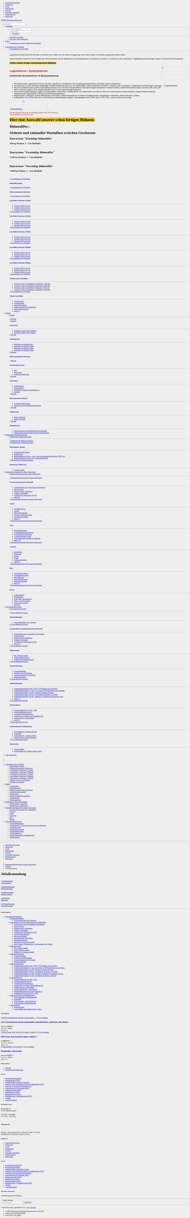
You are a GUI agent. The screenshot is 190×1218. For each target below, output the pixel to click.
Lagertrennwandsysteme (22, 536)
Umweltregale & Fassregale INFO (17, 1088)
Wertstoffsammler (7, 906)
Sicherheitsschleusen (21, 309)
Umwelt (12, 812)
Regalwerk (18, 372)
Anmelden (15, 34)
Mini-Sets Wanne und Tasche (24, 942)
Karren (16, 556)
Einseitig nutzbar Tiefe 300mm (24, 333)
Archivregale (14, 786)
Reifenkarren (18, 454)
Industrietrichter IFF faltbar (23, 938)
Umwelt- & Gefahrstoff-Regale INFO (18, 1086)
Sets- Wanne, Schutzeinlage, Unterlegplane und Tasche (33, 944)
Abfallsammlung (20, 509)
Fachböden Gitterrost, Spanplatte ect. (27, 390)
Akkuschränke (19, 749)
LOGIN (8, 11)
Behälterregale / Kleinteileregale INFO (18, 1096)
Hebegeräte (18, 552)
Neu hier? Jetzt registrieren (19, 39)
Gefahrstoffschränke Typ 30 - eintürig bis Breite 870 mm (33, 693)
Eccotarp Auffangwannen (23, 515)
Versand (33, 1207)
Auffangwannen (15, 827)
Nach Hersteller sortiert (18, 792)
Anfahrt (8, 1098)
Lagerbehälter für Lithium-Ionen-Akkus (28, 751)
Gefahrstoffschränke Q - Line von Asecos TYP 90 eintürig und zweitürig (39, 691)
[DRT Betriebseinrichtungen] (11, 20)
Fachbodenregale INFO (13, 1078)
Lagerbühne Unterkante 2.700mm (21, 774)
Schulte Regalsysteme (21, 374)
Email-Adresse (8, 1200)
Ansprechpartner (11, 1100)
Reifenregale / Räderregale (19, 806)
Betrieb (12, 820)
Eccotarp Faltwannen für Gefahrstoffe (23, 810)
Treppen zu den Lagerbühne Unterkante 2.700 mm (31, 288)
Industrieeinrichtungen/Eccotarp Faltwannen (20, 472)
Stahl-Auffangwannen (21, 658)
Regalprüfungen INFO (13, 1094)
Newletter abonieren (12, 12)
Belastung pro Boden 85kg (23, 344)
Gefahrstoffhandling (21, 517)
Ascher (16, 511)
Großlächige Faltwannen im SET (25, 495)
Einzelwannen (19, 489)
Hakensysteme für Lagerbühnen (25, 307)
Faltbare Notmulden (21, 493)
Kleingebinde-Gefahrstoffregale (25, 738)
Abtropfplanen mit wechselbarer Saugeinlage (29, 487)
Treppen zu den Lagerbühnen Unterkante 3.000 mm (32, 290)
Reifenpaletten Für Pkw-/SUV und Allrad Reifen (31, 458)
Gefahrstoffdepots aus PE (23, 712)
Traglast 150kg (19, 470)
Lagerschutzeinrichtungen (23, 534)
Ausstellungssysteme (21, 575)
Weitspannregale (15, 800)
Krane (16, 558)
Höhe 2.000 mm (19, 417)
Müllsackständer (6, 894)
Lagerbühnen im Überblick (14, 47)
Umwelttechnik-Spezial (13, 607)
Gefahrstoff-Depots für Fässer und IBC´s (28, 991)
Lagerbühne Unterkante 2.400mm (21, 772)
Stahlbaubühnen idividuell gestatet (17, 1082)
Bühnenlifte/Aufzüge (17, 766)
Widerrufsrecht (10, 14)
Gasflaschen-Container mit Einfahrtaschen (28, 716)
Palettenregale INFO (12, 1092)
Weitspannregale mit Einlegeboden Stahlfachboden (31, 433)
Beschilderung (19, 577)
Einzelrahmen (19, 388)
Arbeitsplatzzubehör (21, 573)
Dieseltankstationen (21, 513)
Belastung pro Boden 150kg (24, 346)
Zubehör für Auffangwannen (24, 659)
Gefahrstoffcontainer (17, 829)
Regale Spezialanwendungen (20, 796)
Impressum (9, 16)
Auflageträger (19, 386)
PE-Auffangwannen (21, 656)
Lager (12, 814)
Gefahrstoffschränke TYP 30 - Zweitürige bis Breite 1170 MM (36, 695)
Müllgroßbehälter (7, 889)
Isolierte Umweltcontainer (23, 673)
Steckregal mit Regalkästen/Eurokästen (27, 405)
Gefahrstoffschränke (17, 831)
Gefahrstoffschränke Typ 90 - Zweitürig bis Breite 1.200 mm (35, 976)
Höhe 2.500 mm (19, 419)
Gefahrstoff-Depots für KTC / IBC (26, 993)
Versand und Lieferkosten (14, 1070)
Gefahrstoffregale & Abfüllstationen (22, 835)
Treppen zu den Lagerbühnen (20, 780)
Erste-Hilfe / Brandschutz (23, 599)
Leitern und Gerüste (21, 603)
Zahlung (8, 1068)
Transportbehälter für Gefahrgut (25, 622)
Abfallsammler (6, 883)
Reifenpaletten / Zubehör (18, 804)
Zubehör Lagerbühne (17, 782)
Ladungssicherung (20, 560)
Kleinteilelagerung (20, 530)
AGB (7, 7)
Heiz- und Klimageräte (22, 601)
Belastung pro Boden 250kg (24, 348)
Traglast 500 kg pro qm (22, 210)
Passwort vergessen (16, 37)
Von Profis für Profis (12, 3)
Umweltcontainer (20, 671)
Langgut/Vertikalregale (22, 404)
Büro (11, 818)
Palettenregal (14, 794)
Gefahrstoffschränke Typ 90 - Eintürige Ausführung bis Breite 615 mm (38, 697)
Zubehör (17, 392)
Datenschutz (9, 9)
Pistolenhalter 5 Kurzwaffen (11, 1051)
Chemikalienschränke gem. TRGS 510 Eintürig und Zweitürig (35, 689)
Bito (15, 370)
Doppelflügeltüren (20, 305)
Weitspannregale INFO (13, 1090)
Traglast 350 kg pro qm (22, 208)
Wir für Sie (9, 5)
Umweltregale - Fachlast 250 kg (25, 736)
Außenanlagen (19, 595)
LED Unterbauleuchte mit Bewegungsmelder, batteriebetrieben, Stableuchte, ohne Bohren (34, 1022)
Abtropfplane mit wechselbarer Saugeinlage (29, 634)
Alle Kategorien (10, 755)
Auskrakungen (19, 303)
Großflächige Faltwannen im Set (25, 642)
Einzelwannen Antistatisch (23, 491)
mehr (17, 311)
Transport (13, 816)
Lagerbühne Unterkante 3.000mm (21, 776)
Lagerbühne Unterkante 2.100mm (21, 770)
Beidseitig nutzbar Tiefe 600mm (25, 331)
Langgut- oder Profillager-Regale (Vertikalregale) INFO (24, 1084)
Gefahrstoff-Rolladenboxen (23, 714)
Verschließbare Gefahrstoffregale (25, 732)
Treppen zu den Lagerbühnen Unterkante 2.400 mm (32, 286)
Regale (7, 313)
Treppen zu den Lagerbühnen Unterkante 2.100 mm (32, 284)
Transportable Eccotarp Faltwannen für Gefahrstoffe (28, 825)
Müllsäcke (4, 900)
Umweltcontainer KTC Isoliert (24, 675)
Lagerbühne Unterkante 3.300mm (21, 778)
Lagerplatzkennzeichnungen (24, 532)
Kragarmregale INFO (12, 1080)
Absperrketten (19, 301)
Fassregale (17, 734)
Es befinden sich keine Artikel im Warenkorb (25, 43)
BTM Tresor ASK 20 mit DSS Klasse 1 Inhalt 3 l (19, 1036)
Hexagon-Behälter (20, 936)
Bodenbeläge (18, 597)
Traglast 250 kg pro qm (22, 206)
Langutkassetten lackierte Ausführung (27, 538)
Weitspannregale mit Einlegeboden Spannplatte (30, 431)
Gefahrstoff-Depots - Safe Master (25, 989)
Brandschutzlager (20, 677)
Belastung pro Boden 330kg (24, 350)
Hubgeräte (17, 554)
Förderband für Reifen (22, 452)
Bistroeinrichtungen (21, 579)
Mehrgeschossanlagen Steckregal (21, 768)
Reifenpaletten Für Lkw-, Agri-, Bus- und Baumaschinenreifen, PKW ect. (39, 456)
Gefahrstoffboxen (16, 833)
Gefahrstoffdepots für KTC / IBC (25, 710)
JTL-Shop (17, 1215)
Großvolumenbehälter (21, 934)
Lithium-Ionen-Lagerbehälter (24, 718)
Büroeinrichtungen (20, 581)
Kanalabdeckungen (20, 940)
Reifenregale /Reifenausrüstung (16, 435)
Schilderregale (15, 798)
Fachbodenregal (15, 788)
